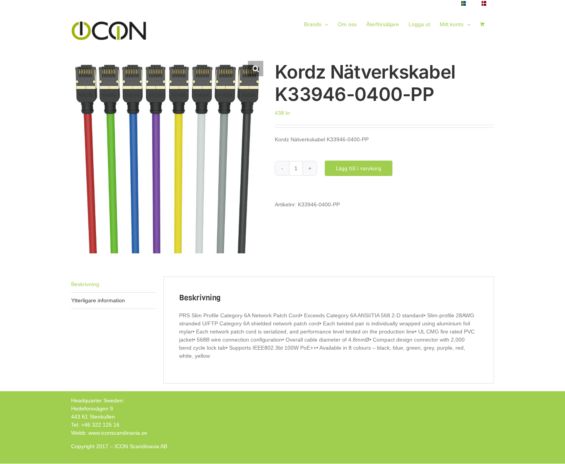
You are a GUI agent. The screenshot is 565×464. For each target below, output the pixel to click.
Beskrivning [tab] (85, 284)
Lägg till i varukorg (358, 168)
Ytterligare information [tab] (98, 300)
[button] (255, 68)
